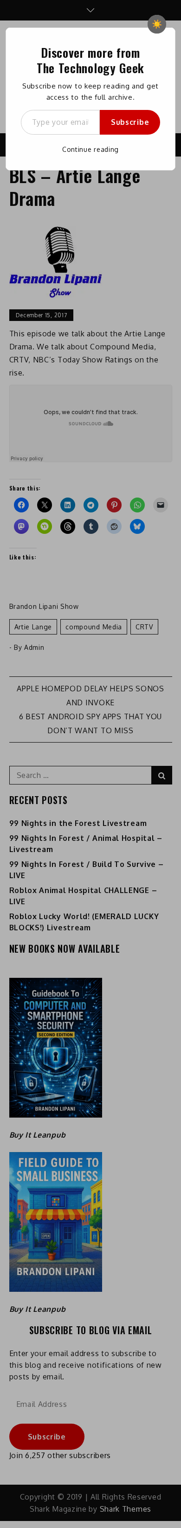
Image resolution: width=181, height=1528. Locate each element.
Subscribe (130, 122)
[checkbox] (157, 24)
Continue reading (90, 149)
